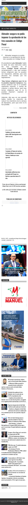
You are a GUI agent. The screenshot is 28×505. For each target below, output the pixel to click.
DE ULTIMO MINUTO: (8, 28)
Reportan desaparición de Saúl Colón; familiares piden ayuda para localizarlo (17, 406)
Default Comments (14, 201)
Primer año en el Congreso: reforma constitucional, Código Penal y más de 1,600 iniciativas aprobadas (14, 185)
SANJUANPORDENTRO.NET (13, 501)
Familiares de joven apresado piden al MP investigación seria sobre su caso (13, 134)
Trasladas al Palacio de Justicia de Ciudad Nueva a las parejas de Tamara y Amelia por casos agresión (13, 154)
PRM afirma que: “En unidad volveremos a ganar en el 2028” (17, 446)
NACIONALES (5, 47)
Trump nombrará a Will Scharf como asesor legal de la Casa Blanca (16, 459)
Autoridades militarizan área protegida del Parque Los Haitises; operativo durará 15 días (12, 175)
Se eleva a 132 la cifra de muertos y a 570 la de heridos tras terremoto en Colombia (16, 472)
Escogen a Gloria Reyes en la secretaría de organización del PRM (17, 433)
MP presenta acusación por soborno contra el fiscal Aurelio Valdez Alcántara (17, 380)
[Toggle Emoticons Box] (2, 205)
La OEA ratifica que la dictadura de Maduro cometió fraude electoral (14, 190)
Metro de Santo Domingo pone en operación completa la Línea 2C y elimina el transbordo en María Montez (17, 419)
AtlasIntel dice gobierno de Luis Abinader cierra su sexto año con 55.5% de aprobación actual (15, 394)
